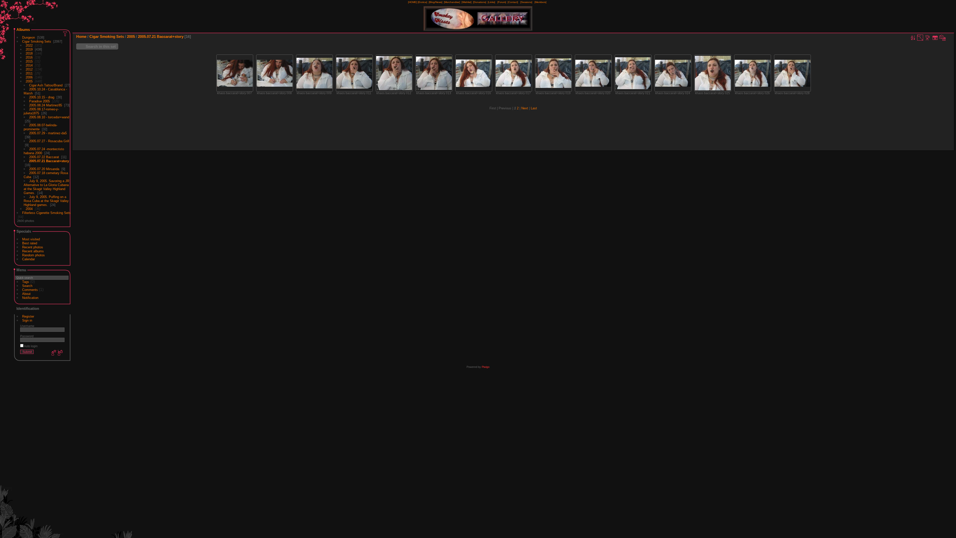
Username (27, 326)
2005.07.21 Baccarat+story (49, 161)
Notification (30, 298)
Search (27, 286)
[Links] (491, 2)
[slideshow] (927, 37)
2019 (29, 49)
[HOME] (412, 2)
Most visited (31, 239)
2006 (29, 77)
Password (27, 336)
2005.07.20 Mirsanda (44, 169)
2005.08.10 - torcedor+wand (49, 117)
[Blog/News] (435, 2)
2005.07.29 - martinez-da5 (48, 133)
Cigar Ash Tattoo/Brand (45, 85)
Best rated (29, 243)
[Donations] (479, 2)
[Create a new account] (53, 353)
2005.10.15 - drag (41, 97)
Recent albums (33, 251)
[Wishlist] (467, 2)
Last (534, 108)
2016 (29, 57)
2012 (29, 69)
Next (524, 108)
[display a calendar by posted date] (935, 37)
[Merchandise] (452, 2)
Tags (25, 282)
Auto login (30, 346)
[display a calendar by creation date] (942, 37)
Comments (30, 290)
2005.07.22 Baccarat (44, 157)
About (26, 294)
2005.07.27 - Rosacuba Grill (49, 141)
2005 (29, 81)
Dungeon (28, 37)
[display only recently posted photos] (65, 33)
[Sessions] (526, 2)
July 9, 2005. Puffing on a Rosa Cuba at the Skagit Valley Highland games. (46, 201)
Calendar (28, 259)
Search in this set (101, 46)
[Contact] (513, 2)
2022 (29, 45)
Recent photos (32, 247)
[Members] (540, 2)
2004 (29, 209)
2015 (29, 61)
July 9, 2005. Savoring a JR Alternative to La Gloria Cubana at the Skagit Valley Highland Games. (46, 187)
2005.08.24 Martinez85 (45, 105)
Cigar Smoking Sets (36, 41)
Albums (23, 29)
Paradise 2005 (39, 101)
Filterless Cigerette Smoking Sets (46, 213)
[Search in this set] (906, 36)
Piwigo (485, 366)
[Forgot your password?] (60, 353)
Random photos (33, 255)
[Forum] (501, 2)
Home (81, 36)
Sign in (27, 320)
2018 (29, 53)
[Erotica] (422, 2)
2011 (29, 73)
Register (28, 316)
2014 (29, 65)
